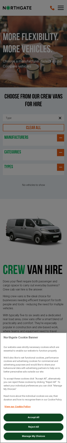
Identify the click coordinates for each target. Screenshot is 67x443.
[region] (33, 388)
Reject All (33, 426)
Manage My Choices (33, 436)
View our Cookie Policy (17, 406)
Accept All (33, 417)
